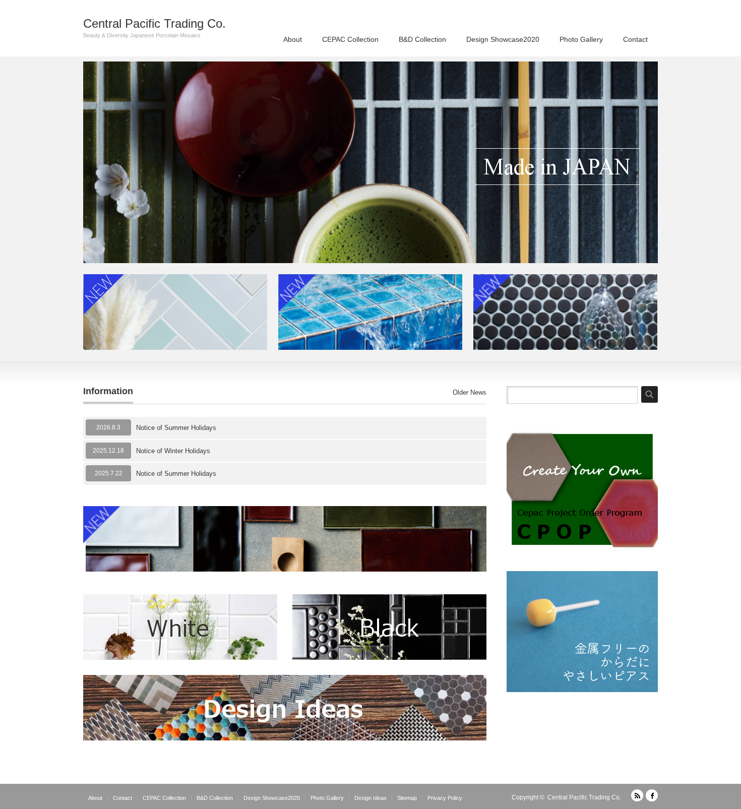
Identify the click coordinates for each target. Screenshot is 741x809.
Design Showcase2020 (502, 39)
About (292, 39)
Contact (635, 39)
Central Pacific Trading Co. (154, 24)
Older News (469, 392)
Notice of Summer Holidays (176, 427)
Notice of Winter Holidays (173, 451)
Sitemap (407, 798)
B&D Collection (422, 39)
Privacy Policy (444, 798)
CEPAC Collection (350, 39)
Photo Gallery (581, 39)
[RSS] (637, 795)
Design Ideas (370, 798)
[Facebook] (652, 795)
